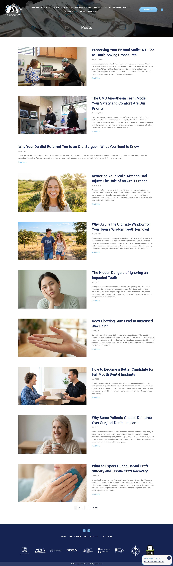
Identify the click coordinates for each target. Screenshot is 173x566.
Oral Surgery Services (40, 7)
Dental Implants (61, 7)
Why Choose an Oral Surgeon (117, 7)
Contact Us (106, 536)
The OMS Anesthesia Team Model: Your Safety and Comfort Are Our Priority (119, 103)
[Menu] (162, 9)
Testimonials (70, 12)
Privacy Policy (91, 536)
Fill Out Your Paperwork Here (154, 562)
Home (63, 536)
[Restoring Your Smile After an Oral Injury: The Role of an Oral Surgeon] (52, 193)
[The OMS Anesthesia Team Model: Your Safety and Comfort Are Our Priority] (52, 115)
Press (82, 12)
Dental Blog (75, 536)
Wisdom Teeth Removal (81, 7)
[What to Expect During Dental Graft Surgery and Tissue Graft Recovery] (52, 483)
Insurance (92, 12)
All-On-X (98, 7)
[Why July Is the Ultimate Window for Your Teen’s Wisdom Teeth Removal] (52, 241)
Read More (96, 78)
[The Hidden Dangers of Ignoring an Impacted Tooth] (52, 289)
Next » (95, 508)
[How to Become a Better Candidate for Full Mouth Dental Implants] (52, 386)
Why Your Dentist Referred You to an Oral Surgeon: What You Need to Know (78, 147)
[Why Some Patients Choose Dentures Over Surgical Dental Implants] (52, 434)
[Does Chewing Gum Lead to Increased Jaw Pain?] (52, 338)
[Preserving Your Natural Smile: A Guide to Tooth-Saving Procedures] (52, 66)
